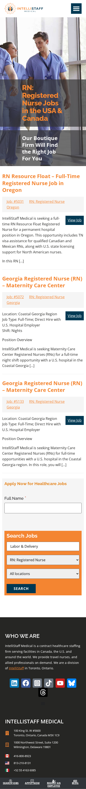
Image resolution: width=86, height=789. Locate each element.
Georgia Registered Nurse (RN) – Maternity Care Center (42, 282)
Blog (75, 783)
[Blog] (75, 781)
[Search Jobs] (11, 781)
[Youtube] (60, 683)
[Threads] (43, 692)
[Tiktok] (48, 683)
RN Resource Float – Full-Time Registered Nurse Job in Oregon (41, 182)
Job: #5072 (15, 297)
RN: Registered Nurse (47, 201)
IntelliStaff (16, 668)
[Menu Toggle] (43, 703)
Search (21, 588)
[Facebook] (25, 683)
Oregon (13, 207)
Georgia (13, 302)
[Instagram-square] (37, 683)
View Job (75, 220)
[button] (76, 8)
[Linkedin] (14, 683)
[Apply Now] (32, 781)
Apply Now (32, 783)
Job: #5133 (15, 401)
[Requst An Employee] (54, 781)
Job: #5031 (15, 201)
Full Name (14, 498)
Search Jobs (11, 783)
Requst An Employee (54, 784)
